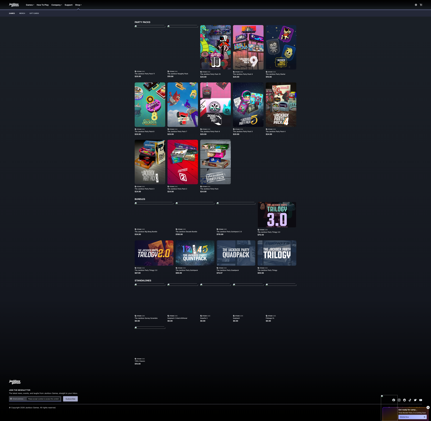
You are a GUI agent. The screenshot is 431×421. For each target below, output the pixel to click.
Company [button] (56, 5)
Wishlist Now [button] (404, 417)
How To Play (43, 5)
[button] (30, 5)
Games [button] (29, 5)
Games (12, 13)
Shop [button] (77, 5)
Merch (22, 13)
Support (69, 5)
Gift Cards (34, 13)
